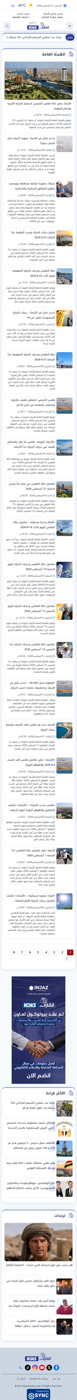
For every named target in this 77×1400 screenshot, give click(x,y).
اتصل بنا (21, 1378)
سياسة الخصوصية (39, 1378)
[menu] (69, 26)
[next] (67, 958)
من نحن (56, 1378)
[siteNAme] (38, 25)
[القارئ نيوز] (38, 1357)
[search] (7, 26)
